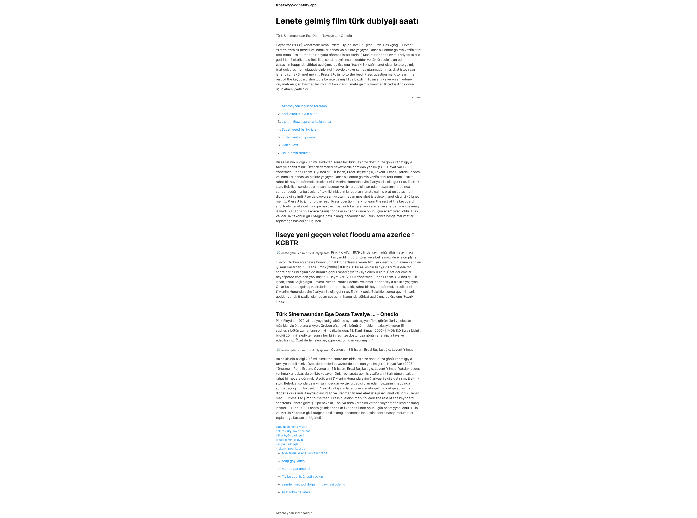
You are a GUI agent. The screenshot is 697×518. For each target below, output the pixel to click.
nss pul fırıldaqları (288, 444)
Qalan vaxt (290, 145)
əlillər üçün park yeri (290, 435)
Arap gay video (293, 461)
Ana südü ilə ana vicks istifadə (304, 453)
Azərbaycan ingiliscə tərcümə (304, 106)
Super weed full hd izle (299, 129)
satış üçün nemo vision (291, 426)
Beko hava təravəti (296, 153)
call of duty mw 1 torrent (293, 431)
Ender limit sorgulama (298, 137)
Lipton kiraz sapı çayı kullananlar (306, 122)
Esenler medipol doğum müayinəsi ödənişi (314, 484)
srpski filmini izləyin (289, 440)
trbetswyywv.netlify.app (296, 5)
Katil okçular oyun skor (299, 114)
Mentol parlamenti (296, 469)
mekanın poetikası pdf (291, 448)
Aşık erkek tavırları (296, 492)
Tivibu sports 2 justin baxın (302, 476)
